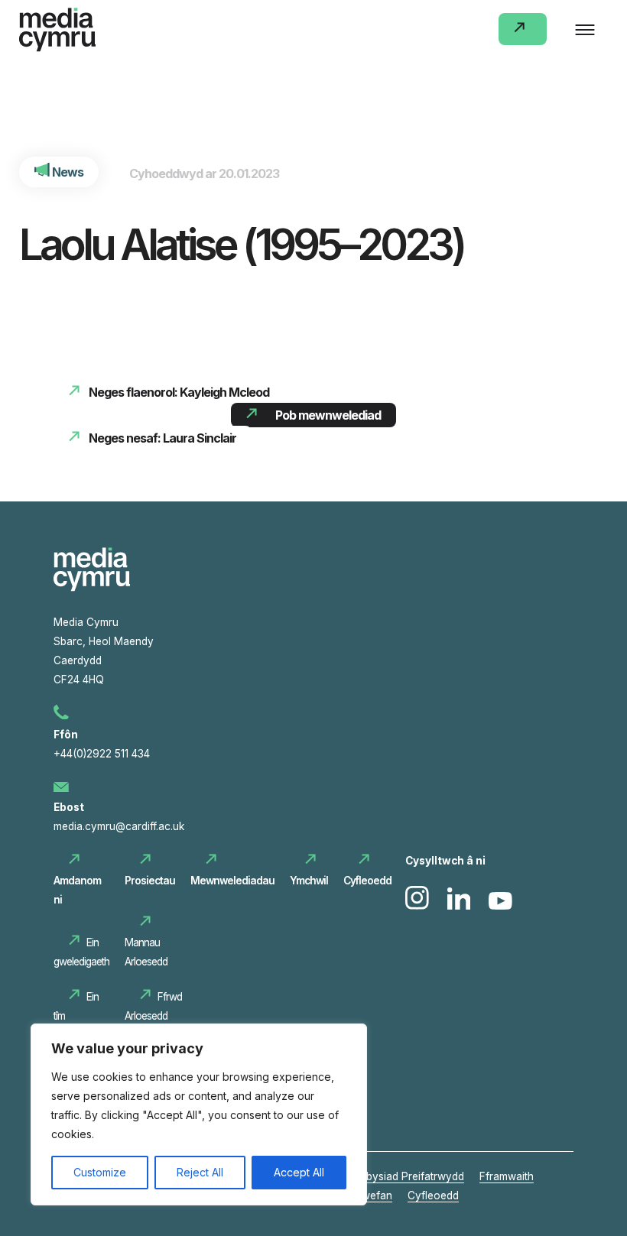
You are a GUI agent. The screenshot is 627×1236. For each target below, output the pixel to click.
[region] (199, 1114)
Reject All (200, 1172)
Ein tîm (76, 1006)
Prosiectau (150, 880)
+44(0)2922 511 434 (102, 754)
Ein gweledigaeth (81, 952)
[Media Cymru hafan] (57, 33)
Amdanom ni (77, 890)
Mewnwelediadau (232, 880)
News (66, 172)
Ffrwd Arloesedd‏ (153, 1006)
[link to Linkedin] (460, 906)
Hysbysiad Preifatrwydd (406, 1176)
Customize (99, 1172)
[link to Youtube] (500, 906)
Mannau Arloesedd (147, 952)
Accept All (299, 1172)
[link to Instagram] (418, 906)
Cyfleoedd (367, 880)
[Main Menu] (585, 30)
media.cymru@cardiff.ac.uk (119, 826)
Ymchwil (309, 880)
